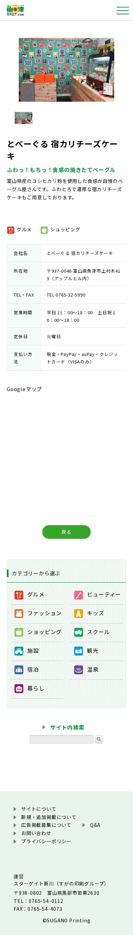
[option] (66, 70)
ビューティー (97, 594)
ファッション (38, 613)
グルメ (29, 594)
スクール (92, 632)
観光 (86, 650)
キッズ (89, 613)
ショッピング (38, 632)
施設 (26, 650)
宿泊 (26, 669)
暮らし (29, 688)
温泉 (86, 669)
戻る (66, 531)
